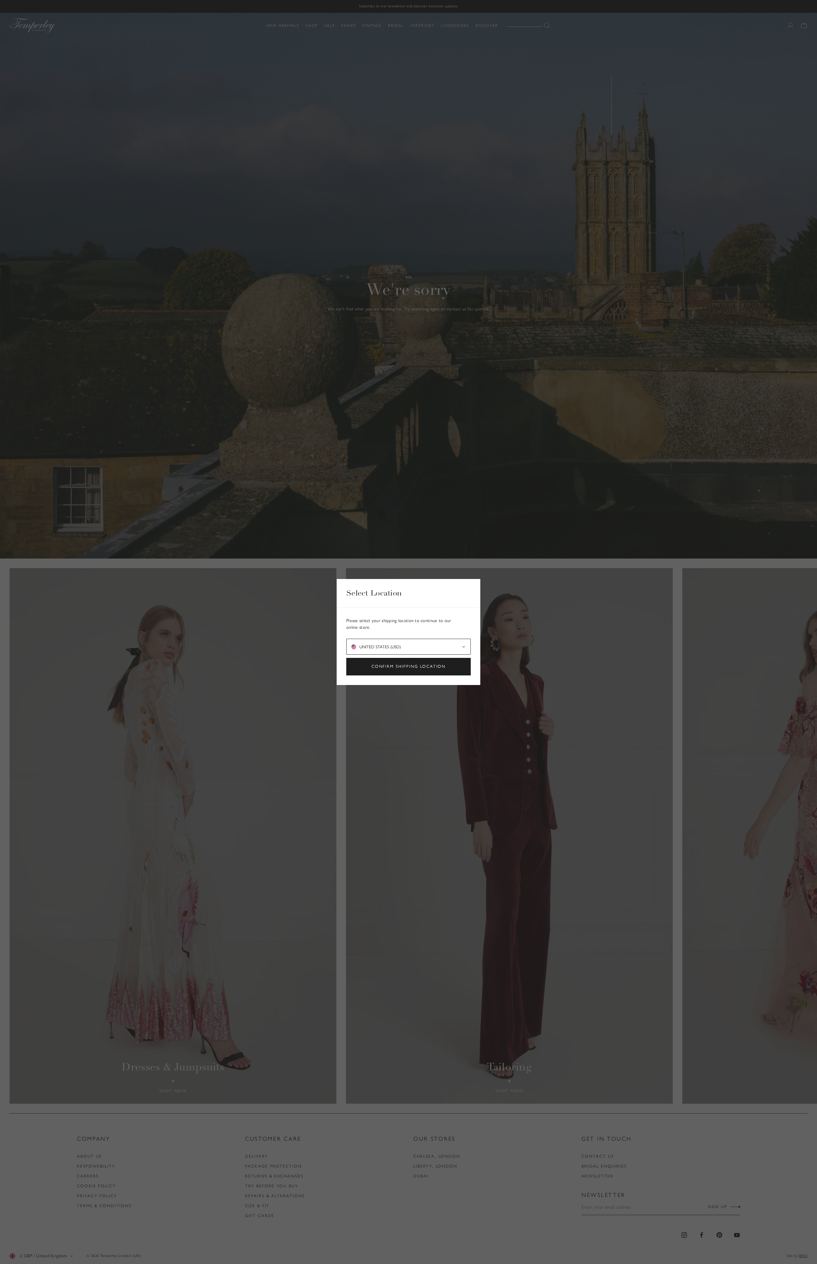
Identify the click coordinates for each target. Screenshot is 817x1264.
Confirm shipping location (408, 666)
